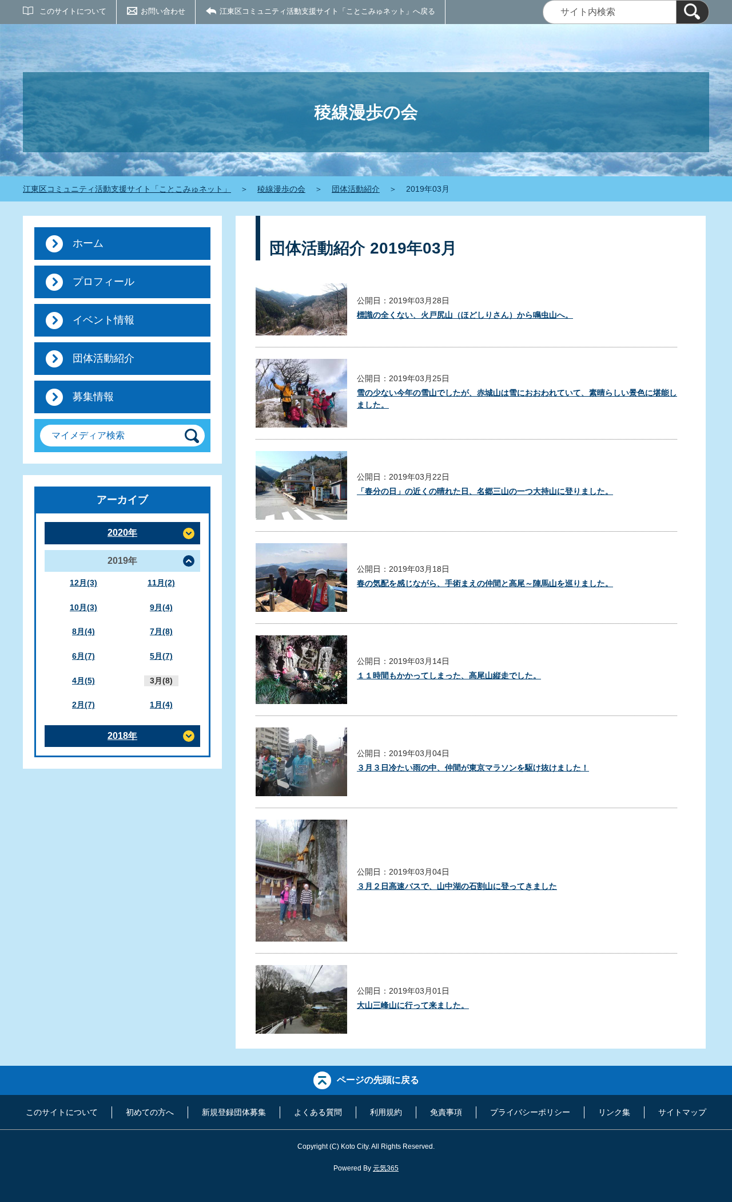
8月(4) (83, 631)
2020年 (122, 532)
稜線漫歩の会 (281, 188)
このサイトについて (72, 11)
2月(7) (83, 704)
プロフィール (103, 281)
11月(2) (161, 582)
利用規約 (386, 1112)
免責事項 (446, 1112)
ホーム (88, 243)
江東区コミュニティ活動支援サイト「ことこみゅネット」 (127, 188)
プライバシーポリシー (530, 1112)
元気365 (386, 1168)
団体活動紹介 (356, 188)
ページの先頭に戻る (378, 1080)
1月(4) (161, 704)
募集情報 (93, 396)
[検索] (692, 12)
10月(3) (83, 607)
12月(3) (83, 582)
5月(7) (161, 656)
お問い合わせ (163, 11)
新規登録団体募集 (234, 1112)
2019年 (122, 561)
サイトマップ (682, 1112)
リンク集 (614, 1112)
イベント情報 (103, 320)
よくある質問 (318, 1112)
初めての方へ (150, 1112)
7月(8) (161, 631)
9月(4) (161, 607)
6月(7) (83, 656)
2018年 (122, 736)
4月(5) (83, 680)
